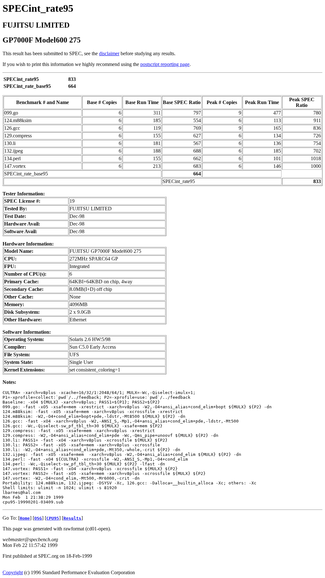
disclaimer (109, 53)
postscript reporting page (164, 64)
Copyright (13, 572)
